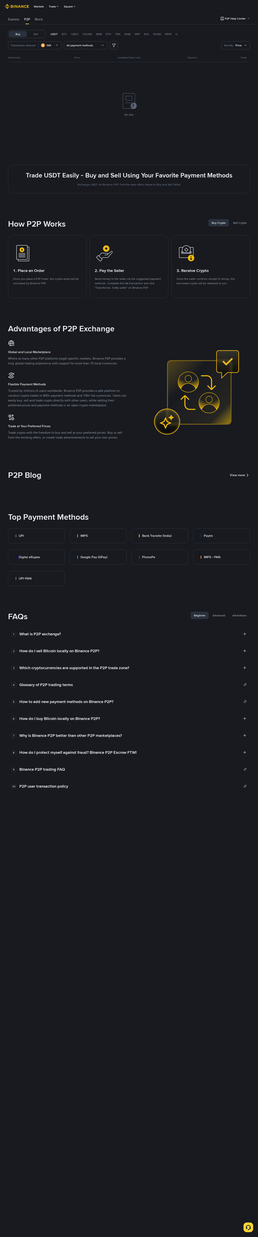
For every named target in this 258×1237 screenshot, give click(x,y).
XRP (137, 34)
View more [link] (237, 475)
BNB (99, 34)
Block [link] (39, 19)
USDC (75, 34)
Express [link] (13, 19)
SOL (146, 34)
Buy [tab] (18, 34)
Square (68, 6)
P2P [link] (27, 19)
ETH (108, 34)
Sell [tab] (35, 34)
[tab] (13, 19)
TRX (117, 34)
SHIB (127, 34)
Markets (39, 6)
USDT (54, 34)
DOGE (157, 34)
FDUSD (87, 34)
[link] (36, 535)
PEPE (168, 34)
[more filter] (114, 45)
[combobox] (50, 45)
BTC (64, 34)
